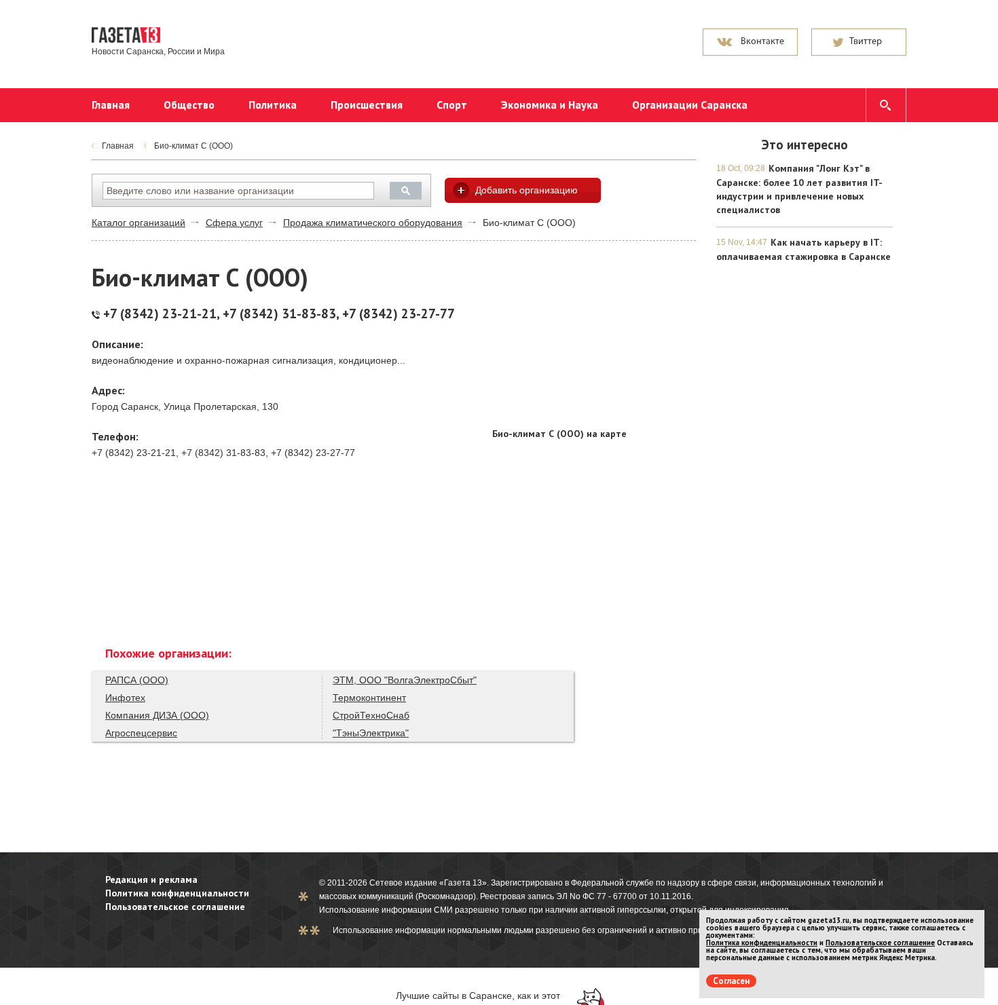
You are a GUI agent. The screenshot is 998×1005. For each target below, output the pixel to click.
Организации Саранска (689, 104)
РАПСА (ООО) (136, 680)
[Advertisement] (594, 335)
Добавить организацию (526, 190)
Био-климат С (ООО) (193, 146)
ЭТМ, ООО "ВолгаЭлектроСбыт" (405, 680)
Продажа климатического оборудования (372, 222)
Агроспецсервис (141, 732)
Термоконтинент (369, 697)
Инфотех (125, 697)
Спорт (452, 104)
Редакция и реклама (151, 879)
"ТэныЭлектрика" (371, 732)
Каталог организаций (138, 222)
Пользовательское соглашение (175, 906)
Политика (272, 104)
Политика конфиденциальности (177, 893)
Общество (189, 104)
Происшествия (367, 104)
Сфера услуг (234, 222)
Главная (111, 104)
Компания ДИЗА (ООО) (157, 715)
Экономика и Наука (549, 104)
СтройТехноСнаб (371, 715)
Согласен (731, 981)
